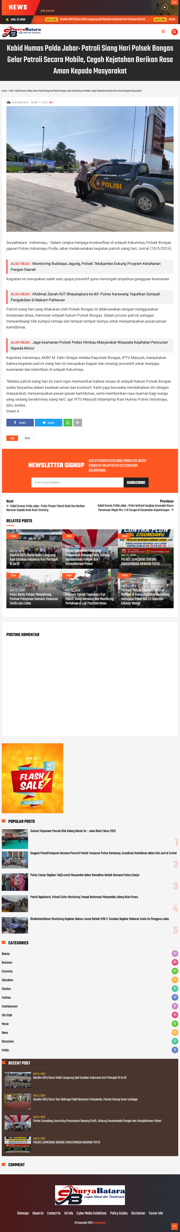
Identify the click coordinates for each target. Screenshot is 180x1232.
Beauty (6, 954)
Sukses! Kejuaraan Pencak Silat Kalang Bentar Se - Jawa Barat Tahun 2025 (73, 831)
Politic (5, 1050)
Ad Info (68, 1213)
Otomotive (8, 1042)
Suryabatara (99, 1222)
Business (7, 963)
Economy (7, 971)
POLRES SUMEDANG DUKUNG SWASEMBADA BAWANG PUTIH (140, 562)
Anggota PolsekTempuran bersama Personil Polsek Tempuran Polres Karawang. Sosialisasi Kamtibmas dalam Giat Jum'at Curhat (103, 853)
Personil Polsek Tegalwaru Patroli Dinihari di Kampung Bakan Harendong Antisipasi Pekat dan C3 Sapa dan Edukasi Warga (145, 597)
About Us (38, 1213)
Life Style (7, 1015)
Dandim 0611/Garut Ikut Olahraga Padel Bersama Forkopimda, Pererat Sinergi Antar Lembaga (85, 1099)
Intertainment (10, 1006)
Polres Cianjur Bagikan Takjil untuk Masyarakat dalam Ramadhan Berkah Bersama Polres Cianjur (85, 875)
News (5, 1033)
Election (6, 989)
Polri (27, 438)
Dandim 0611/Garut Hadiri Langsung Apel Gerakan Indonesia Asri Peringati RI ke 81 (96, 19)
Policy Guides (119, 1213)
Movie (5, 1024)
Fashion (6, 998)
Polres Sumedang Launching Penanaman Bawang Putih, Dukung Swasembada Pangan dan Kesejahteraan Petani (87, 557)
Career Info (156, 1213)
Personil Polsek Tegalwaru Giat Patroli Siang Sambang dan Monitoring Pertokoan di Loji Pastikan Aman (89, 599)
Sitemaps (23, 1213)
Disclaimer (138, 1213)
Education (7, 980)
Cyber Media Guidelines (92, 1213)
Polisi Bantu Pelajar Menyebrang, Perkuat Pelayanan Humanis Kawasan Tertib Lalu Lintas (34, 599)
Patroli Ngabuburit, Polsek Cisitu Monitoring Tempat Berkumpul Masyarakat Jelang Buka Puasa (84, 897)
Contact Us (54, 1213)
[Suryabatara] (90, 1204)
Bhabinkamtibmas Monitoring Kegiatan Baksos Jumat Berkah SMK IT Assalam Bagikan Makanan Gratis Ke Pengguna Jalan (99, 919)
